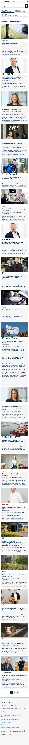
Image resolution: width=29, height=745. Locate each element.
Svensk (13, 740)
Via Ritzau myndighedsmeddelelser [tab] (8, 14)
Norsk (9, 740)
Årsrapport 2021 (15, 21)
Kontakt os (3, 708)
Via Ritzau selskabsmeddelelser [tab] (20, 10)
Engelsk (6, 740)
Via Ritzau (23, 708)
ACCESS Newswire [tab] (18, 18)
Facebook (8, 722)
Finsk (16, 740)
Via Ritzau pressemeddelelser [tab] (6, 10)
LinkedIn (3, 722)
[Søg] (26, 6)
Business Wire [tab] (4, 18)
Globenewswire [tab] (18, 16)
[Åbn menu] (14, 1)
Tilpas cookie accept (5, 725)
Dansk (2, 740)
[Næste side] (14, 692)
